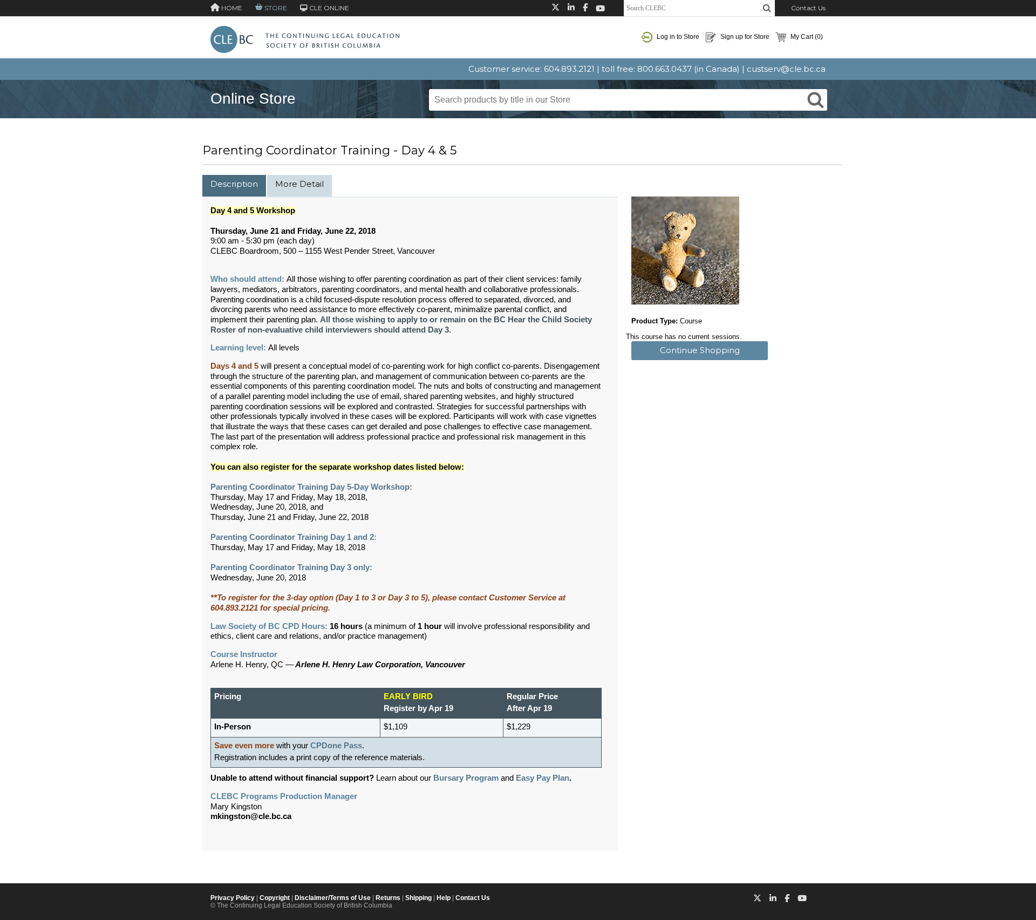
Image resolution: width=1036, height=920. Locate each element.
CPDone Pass (336, 745)
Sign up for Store (744, 36)
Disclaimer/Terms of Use (333, 898)
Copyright (275, 898)
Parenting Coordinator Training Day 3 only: (291, 567)
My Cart (806, 36)
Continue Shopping (700, 350)
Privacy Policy (232, 898)
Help (444, 898)
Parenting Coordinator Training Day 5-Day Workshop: (312, 487)
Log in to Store (677, 36)
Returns (388, 898)
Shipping (418, 898)
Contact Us (808, 8)
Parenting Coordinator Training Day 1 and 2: (293, 537)
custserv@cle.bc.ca (786, 69)
